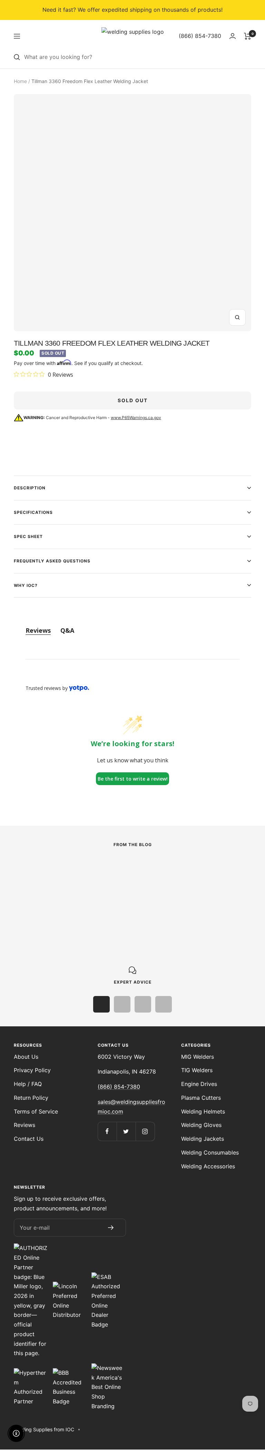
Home (20, 81)
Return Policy (31, 1097)
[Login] (232, 36)
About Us (26, 1056)
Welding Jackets (202, 1138)
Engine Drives (199, 1083)
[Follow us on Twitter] (126, 1131)
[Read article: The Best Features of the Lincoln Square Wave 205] (82, 866)
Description (30, 487)
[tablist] (132, 630)
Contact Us (28, 1138)
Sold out (133, 400)
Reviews (24, 1124)
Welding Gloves (201, 1124)
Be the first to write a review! (133, 778)
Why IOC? (26, 585)
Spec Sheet (28, 536)
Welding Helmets (203, 1111)
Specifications (33, 512)
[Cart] (247, 36)
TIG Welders (197, 1070)
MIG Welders (197, 1056)
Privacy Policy (32, 1070)
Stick (20, 880)
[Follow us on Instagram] (145, 1131)
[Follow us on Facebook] (107, 1131)
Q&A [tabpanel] (67, 630)
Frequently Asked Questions (52, 560)
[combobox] (137, 57)
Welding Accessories (208, 1166)
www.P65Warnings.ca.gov (136, 417)
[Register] (110, 1227)
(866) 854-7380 (119, 1086)
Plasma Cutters (201, 1097)
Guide (172, 880)
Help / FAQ (28, 1083)
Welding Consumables (210, 1152)
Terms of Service (36, 1111)
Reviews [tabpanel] (38, 630)
